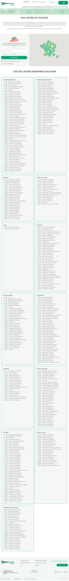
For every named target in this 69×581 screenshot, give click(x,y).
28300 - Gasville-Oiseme (43, 184)
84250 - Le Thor (8, 545)
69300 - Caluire (8, 132)
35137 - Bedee (8, 199)
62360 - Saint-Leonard (10, 342)
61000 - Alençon (8, 388)
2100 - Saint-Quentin (9, 299)
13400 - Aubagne (8, 522)
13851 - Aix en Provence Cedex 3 (12, 525)
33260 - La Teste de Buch (43, 388)
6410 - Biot (7, 516)
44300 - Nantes (41, 436)
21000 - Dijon (41, 85)
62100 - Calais (8, 334)
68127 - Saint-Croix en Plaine (44, 283)
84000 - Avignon (8, 540)
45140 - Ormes (41, 200)
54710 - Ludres (41, 253)
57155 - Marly (41, 259)
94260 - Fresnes (41, 347)
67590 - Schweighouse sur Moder (45, 277)
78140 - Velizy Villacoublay (44, 318)
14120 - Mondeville (9, 370)
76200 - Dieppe (8, 393)
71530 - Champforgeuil (43, 114)
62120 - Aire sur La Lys (10, 336)
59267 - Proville (8, 320)
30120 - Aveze (8, 445)
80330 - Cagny (8, 347)
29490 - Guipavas (8, 191)
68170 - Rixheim (41, 285)
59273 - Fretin (8, 321)
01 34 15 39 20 (26, 2)
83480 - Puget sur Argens (10, 534)
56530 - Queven (8, 216)
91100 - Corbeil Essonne (43, 328)
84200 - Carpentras (9, 543)
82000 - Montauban (9, 497)
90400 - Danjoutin (42, 130)
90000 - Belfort (41, 127)
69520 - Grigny (8, 138)
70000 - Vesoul (41, 106)
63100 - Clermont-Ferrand (10, 124)
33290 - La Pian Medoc (43, 391)
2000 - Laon (7, 297)
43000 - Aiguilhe (8, 115)
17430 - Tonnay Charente (43, 379)
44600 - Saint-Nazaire (43, 441)
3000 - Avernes (41, 297)
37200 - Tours (41, 191)
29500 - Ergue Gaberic (9, 192)
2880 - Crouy (8, 303)
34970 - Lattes (8, 488)
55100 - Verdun (41, 254)
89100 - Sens (41, 119)
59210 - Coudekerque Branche (11, 316)
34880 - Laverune (8, 486)
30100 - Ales (7, 444)
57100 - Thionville (42, 258)
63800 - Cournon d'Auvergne (11, 127)
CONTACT (37, 565)
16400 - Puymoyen (42, 374)
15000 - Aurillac (8, 91)
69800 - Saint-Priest (9, 141)
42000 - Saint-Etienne (9, 111)
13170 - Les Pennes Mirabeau (11, 521)
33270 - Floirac (41, 390)
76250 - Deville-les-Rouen (10, 395)
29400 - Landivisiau (9, 189)
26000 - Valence (8, 94)
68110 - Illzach (41, 282)
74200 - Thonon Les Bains (10, 158)
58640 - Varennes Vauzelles (44, 204)
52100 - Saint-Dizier (42, 241)
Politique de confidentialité (6, 578)
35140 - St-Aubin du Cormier (11, 200)
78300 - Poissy (41, 323)
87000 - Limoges (42, 424)
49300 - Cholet (41, 450)
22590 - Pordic (8, 182)
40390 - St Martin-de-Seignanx (45, 408)
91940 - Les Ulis (41, 337)
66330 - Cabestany (9, 492)
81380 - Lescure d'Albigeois (11, 496)
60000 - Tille (7, 325)
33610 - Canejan (41, 398)
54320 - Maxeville (42, 246)
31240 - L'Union (8, 463)
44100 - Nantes (41, 434)
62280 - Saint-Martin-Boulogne (11, 339)
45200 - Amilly (41, 202)
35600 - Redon (8, 204)
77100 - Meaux (41, 307)
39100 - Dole (41, 101)
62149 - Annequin (9, 337)
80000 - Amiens (8, 346)
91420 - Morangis (42, 331)
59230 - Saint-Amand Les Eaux (11, 318)
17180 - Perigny (41, 377)
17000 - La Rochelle (42, 375)
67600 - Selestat (41, 279)
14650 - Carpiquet (9, 375)
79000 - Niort (41, 419)
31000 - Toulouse (8, 454)
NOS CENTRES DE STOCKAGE (41, 563)
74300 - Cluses (8, 159)
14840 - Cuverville (9, 377)
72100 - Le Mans (42, 457)
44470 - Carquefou (42, 439)
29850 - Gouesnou (9, 194)
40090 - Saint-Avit (42, 403)
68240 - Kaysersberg (42, 287)
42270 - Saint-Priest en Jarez (11, 114)
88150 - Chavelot (42, 288)
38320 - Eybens (8, 107)
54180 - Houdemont (42, 245)
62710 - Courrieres (9, 344)
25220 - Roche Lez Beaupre (44, 93)
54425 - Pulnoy (41, 249)
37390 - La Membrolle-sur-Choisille (45, 192)
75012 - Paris (41, 300)
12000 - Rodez (8, 437)
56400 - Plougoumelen (10, 215)
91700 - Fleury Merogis (43, 334)
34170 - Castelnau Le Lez (10, 476)
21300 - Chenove (42, 88)
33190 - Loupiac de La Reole (44, 385)
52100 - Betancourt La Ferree (44, 243)
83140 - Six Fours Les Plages (11, 530)
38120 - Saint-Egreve (9, 104)
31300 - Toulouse (8, 465)
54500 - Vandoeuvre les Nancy (44, 251)
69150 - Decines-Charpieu (10, 130)
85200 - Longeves (42, 463)
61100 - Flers (8, 390)
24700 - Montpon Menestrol (44, 383)
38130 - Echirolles (9, 106)
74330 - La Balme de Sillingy (11, 162)
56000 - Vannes (8, 207)
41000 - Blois (41, 197)
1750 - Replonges (42, 83)
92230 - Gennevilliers (42, 341)
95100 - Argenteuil (42, 354)
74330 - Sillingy (8, 161)
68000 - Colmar (41, 280)
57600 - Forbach (41, 267)
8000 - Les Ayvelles (42, 227)
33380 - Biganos (41, 396)
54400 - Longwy (41, 248)
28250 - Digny (41, 182)
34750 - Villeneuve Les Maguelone (12, 484)
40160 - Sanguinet (42, 404)
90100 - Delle (41, 128)
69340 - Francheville (9, 133)
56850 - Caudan (8, 218)
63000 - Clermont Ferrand (10, 119)
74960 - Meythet (8, 167)
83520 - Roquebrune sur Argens (12, 537)
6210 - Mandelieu (8, 512)
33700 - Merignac (42, 400)
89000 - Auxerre (41, 117)
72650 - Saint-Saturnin (43, 460)
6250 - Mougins (8, 514)
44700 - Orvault (41, 442)
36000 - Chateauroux (42, 186)
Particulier (14, 54)
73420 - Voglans (8, 148)
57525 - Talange (41, 266)
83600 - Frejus (8, 538)
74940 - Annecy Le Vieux (10, 166)
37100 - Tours (41, 187)
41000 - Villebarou (42, 195)
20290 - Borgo (8, 228)
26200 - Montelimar (9, 96)
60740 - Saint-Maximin (10, 331)
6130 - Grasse (8, 511)
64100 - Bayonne (42, 413)
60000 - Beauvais (8, 326)
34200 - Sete (7, 478)
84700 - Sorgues (8, 548)
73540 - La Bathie (9, 151)
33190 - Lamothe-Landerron (44, 387)
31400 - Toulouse (8, 467)
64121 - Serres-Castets (43, 414)
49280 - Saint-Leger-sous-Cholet (45, 449)
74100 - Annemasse (9, 153)
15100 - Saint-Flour (9, 93)
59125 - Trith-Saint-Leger (10, 310)
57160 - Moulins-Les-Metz (44, 261)
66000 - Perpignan (9, 491)
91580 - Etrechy (41, 333)
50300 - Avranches (9, 383)
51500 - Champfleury (42, 240)
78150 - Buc (41, 320)
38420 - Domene (8, 109)
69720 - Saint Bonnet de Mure (11, 140)
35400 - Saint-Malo (9, 202)
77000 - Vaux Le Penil (43, 303)
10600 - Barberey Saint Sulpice (45, 232)
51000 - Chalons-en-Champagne (45, 233)
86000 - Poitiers (41, 421)
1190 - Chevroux (41, 81)
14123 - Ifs (7, 372)
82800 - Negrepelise (9, 501)
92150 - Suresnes (42, 339)
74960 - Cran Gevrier (9, 169)
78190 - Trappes (41, 321)
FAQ (21, 565)
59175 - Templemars (9, 313)
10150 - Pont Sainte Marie (43, 230)
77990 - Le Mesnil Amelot (43, 316)
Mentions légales (18, 578)
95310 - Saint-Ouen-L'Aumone (44, 362)
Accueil (3, 11)
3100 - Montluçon (9, 81)
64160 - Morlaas (41, 416)
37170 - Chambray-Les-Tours (44, 189)
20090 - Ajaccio (8, 227)
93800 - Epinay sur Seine (43, 344)
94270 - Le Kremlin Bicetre (44, 349)
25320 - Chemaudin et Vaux (44, 98)
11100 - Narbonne (9, 436)
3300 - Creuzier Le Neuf (10, 85)
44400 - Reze (41, 437)
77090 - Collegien (42, 305)
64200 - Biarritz (41, 417)
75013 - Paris (41, 302)
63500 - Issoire (8, 125)
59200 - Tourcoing (9, 315)
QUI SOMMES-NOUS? (25, 560)
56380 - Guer (8, 213)
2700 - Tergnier (8, 302)
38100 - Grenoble (8, 102)
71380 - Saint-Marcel (42, 111)
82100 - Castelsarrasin (10, 499)
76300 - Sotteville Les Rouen (11, 396)
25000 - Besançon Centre (43, 91)
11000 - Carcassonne (9, 434)
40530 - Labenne (42, 409)
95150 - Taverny (41, 359)
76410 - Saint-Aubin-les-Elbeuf (11, 398)
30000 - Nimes (8, 442)
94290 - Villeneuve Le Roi (43, 350)
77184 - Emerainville (42, 312)
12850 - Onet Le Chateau (10, 441)
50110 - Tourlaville (9, 382)
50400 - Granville (8, 385)
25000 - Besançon (42, 90)
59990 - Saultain (8, 323)
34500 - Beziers (8, 483)
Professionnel (6, 54)
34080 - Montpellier (9, 473)
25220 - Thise (41, 94)
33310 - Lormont (42, 393)
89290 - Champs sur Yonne (44, 125)
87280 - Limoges (42, 426)
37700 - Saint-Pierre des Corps (44, 194)
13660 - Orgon (8, 524)
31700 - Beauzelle (9, 471)
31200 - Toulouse (8, 460)
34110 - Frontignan (9, 475)
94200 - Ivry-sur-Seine (43, 346)
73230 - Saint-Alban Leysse (11, 146)
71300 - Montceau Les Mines (44, 109)
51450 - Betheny (41, 238)
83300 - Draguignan (9, 532)
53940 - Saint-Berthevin (43, 455)
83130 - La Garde (8, 527)
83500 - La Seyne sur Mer (10, 535)
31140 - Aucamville (9, 458)
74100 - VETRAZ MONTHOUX (11, 154)
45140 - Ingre (41, 199)
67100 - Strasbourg (42, 272)
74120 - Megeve (8, 156)
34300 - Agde (8, 480)
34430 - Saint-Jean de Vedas (11, 481)
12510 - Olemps (8, 439)
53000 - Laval (41, 454)
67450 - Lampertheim (42, 274)
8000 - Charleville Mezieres (44, 228)
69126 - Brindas (8, 128)
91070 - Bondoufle (42, 326)
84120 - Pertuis (8, 542)
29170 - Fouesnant (9, 186)
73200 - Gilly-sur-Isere (10, 145)
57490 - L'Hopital (42, 264)
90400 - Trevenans (42, 132)
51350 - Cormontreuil (42, 236)
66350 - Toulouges (9, 494)
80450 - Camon (8, 349)
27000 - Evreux (8, 379)
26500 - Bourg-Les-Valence (11, 99)
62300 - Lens (8, 341)
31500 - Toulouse (8, 468)
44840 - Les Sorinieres (43, 444)
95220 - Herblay (41, 360)
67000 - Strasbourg (42, 270)
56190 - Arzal (8, 210)
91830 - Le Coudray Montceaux (45, 336)
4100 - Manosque (8, 509)
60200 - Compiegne (9, 328)
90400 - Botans (41, 133)
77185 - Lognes (41, 313)
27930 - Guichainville (9, 380)
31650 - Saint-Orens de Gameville (12, 470)
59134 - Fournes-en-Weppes (11, 312)
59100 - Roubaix (8, 305)
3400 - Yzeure (8, 90)
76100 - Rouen (8, 391)
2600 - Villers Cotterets (10, 300)
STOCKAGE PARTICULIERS (26, 563)
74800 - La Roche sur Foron (11, 164)
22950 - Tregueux (8, 184)
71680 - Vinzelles (42, 115)
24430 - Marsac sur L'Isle (43, 382)
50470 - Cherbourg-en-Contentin (12, 387)
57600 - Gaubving (42, 269)
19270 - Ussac (41, 380)
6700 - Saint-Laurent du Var (11, 519)
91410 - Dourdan (42, 329)
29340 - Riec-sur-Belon (10, 187)
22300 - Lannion (8, 181)
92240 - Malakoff (42, 342)
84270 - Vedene (8, 547)
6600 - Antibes (8, 517)
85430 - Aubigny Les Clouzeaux (45, 465)
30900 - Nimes (8, 450)
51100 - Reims (41, 235)
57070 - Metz (41, 256)
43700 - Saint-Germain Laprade (11, 117)
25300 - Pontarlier (42, 96)
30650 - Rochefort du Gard (10, 449)
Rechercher (14, 57)
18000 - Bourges (42, 179)
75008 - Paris (41, 299)
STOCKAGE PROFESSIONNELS (41, 560)
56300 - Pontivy (8, 212)
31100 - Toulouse (8, 455)
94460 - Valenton (42, 352)
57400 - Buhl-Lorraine (43, 262)
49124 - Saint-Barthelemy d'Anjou (45, 447)
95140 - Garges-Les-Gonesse (44, 357)
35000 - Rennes (8, 195)
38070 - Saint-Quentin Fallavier (11, 101)
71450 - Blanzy (41, 112)
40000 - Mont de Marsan (43, 401)
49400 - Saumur (41, 452)
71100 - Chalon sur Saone (43, 107)
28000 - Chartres (42, 181)
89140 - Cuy (41, 124)
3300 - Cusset (8, 88)
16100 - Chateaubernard (43, 370)
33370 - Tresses (41, 395)
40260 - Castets (41, 406)
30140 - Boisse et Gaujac (10, 447)
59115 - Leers (8, 307)
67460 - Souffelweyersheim (44, 275)
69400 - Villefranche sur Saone (11, 135)
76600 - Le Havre (8, 400)
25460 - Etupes (41, 99)
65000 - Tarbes (8, 489)
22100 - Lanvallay (9, 179)
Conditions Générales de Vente (30, 578)
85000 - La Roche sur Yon (43, 462)
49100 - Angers (41, 445)
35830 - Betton (8, 205)
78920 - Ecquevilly (42, 325)
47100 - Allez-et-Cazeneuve (44, 411)
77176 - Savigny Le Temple (44, 308)
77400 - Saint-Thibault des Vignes (45, 315)
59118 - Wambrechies (9, 308)
